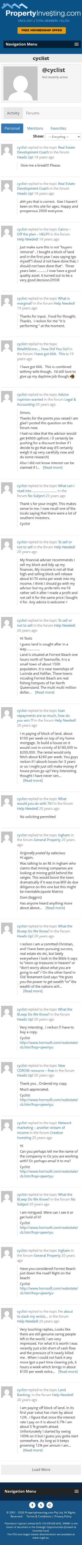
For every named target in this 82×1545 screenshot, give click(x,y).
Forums (32, 113)
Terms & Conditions (38, 1516)
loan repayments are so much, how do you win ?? (43, 715)
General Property (47, 840)
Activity (13, 113)
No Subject (36, 496)
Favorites (58, 128)
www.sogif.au (41, 1537)
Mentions (35, 128)
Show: (38, 136)
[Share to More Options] (49, 1505)
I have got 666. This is (51, 354)
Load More (41, 1469)
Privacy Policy (63, 1516)
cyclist (22, 147)
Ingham (64, 835)
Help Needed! (27, 239)
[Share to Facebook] (32, 1505)
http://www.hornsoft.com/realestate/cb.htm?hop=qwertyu (49, 1045)
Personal (12, 128)
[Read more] (52, 467)
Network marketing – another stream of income (44, 1128)
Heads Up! (25, 157)
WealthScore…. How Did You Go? (43, 349)
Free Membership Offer (41, 30)
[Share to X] (41, 1505)
